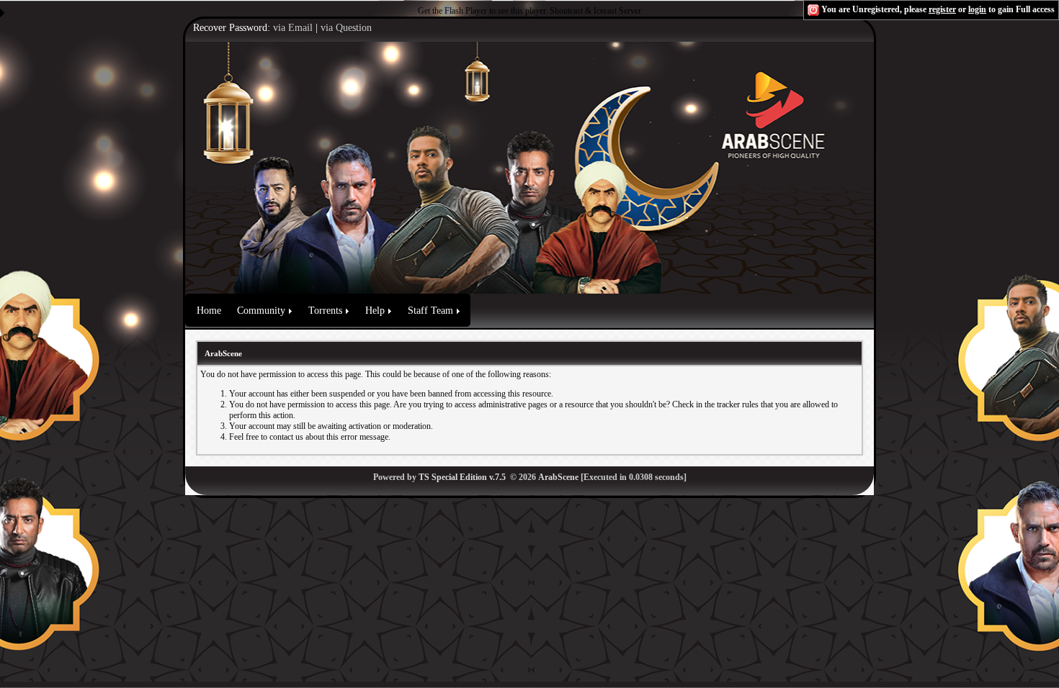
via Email (293, 27)
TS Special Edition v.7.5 (462, 477)
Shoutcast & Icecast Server (595, 11)
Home (209, 310)
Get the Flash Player (452, 11)
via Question (346, 27)
